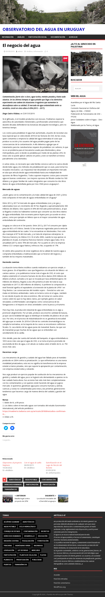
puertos (7, 564)
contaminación (49, 480)
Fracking (8, 545)
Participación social (37, 37)
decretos (45, 531)
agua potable (31, 480)
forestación (43, 541)
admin (20, 51)
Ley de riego (23, 550)
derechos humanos (12, 484)
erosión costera (11, 541)
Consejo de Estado (12, 531)
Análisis (20, 37)
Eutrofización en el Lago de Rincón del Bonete (54, 465)
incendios (38, 545)
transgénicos (10, 489)
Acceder (57, 575)
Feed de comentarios (62, 583)
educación (42, 536)
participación (32, 484)
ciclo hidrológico (27, 526)
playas (43, 555)
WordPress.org (59, 587)
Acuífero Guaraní (11, 522)
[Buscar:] (86, 88)
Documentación (58, 37)
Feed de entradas (61, 579)
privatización (49, 484)
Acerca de (73, 37)
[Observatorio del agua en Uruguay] (52, 22)
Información (7, 37)
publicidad (37, 560)
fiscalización (28, 541)
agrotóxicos (15, 480)
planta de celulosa (28, 555)
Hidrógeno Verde (22, 545)
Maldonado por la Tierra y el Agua (85, 125)
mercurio (36, 550)
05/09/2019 (10, 51)
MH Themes (68, 594)
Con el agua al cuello (32, 462)
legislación (9, 550)
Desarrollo (29, 536)
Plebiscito (8, 560)
